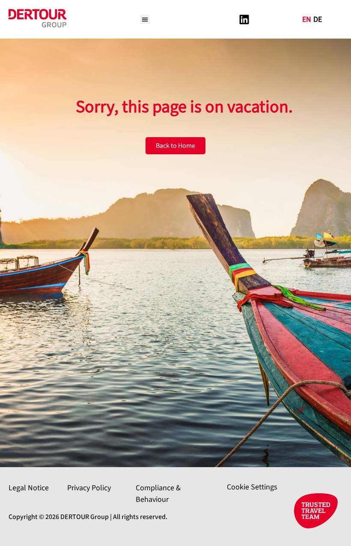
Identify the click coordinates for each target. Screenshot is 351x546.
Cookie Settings (252, 487)
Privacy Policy (89, 488)
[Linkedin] (244, 19)
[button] (145, 19)
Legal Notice (29, 488)
